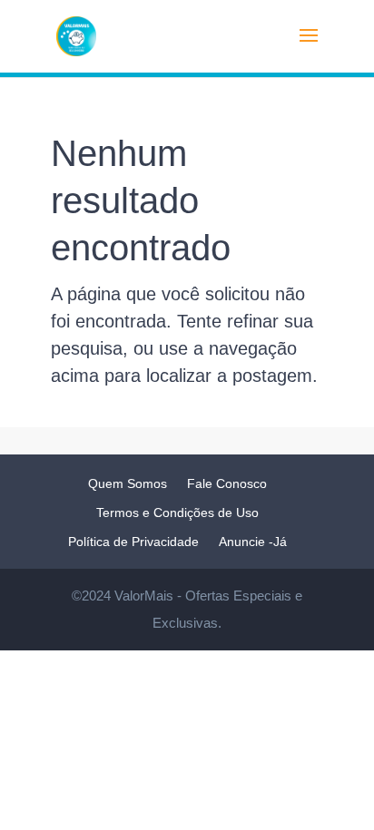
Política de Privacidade (133, 541)
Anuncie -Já (253, 541)
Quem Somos (127, 483)
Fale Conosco (227, 483)
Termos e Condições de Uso (177, 512)
